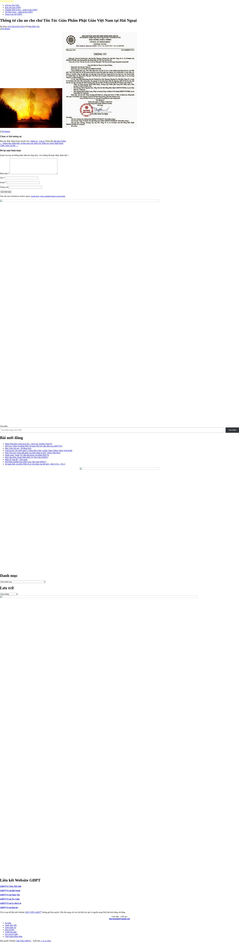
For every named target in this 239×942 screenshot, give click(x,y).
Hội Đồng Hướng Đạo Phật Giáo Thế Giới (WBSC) (25, 462)
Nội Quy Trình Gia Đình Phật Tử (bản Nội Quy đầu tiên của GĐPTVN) (33, 446)
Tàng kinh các (10, 927)
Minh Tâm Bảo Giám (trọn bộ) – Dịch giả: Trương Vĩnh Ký (28, 444)
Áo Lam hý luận (11, 934)
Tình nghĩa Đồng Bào (13, 936)
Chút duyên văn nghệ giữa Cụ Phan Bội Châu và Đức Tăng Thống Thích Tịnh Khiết (38, 450)
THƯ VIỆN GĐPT (33, 912)
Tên (2, 178)
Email (3, 182)
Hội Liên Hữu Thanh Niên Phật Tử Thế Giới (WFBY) (26, 457)
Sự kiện (8, 923)
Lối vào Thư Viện (12, 5)
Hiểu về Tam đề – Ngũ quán (16, 459)
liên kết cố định (60, 141)
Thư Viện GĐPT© (23, 941)
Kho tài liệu (9, 930)
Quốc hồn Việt (11, 925)
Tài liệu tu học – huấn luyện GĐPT (19, 12)
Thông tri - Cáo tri (37, 141)
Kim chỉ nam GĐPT (13, 7)
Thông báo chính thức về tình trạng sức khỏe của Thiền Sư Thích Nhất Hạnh (31, 143)
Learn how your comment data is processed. (48, 196)
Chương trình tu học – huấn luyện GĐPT (21, 10)
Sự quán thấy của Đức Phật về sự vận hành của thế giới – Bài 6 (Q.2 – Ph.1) (35, 464)
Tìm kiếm (4, 426)
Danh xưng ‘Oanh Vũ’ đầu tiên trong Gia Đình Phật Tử (27, 455)
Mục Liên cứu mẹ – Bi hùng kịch (18, 448)
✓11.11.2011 (45, 941)
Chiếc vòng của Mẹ (9, 146)
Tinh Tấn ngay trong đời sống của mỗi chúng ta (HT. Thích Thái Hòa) (32, 453)
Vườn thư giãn (11, 932)
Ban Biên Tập (33, 26)
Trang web (4, 187)
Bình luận (4, 173)
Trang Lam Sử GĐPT (13, 14)
